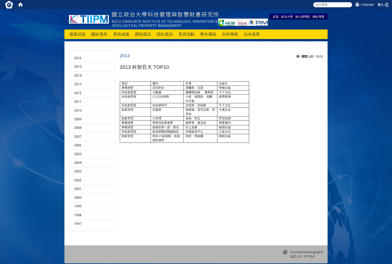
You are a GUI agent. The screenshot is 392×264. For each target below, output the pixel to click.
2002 (77, 180)
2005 (77, 154)
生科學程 (230, 34)
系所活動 (186, 34)
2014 (77, 76)
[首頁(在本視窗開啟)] (20, 4)
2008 (77, 128)
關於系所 (99, 34)
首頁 (276, 17)
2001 (77, 189)
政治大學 (287, 17)
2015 (77, 67)
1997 (77, 224)
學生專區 (208, 34)
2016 (77, 58)
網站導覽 (318, 17)
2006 (77, 145)
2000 (77, 198)
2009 (77, 119)
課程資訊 (143, 34)
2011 (77, 102)
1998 (77, 215)
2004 (77, 163)
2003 (77, 171)
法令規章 (252, 34)
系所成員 (121, 34)
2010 (77, 111)
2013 (77, 84)
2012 (77, 93)
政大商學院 (302, 17)
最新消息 (77, 34)
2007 (77, 137)
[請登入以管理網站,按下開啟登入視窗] (9, 4)
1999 (77, 206)
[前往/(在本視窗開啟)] (144, 19)
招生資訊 (165, 34)
